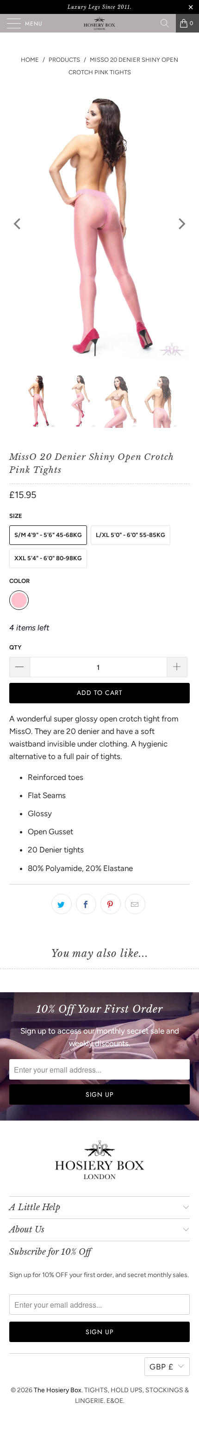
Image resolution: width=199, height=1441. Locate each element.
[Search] (165, 23)
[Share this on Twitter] (61, 904)
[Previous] (18, 224)
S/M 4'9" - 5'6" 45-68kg (48, 534)
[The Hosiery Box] (99, 23)
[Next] (181, 224)
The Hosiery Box (57, 1390)
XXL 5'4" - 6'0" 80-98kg (48, 558)
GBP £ (161, 1366)
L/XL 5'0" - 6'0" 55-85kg (130, 534)
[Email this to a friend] (135, 904)
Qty (15, 647)
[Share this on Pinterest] (110, 904)
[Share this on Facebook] (86, 904)
